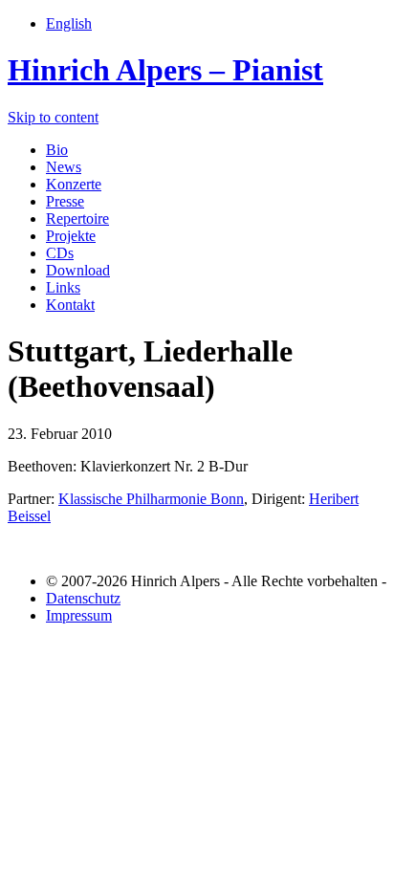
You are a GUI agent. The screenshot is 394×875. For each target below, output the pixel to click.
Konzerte (73, 184)
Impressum (79, 615)
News (63, 167)
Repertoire (77, 218)
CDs (60, 253)
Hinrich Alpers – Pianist (165, 70)
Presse (65, 201)
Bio (57, 150)
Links (63, 287)
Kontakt (70, 304)
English (69, 23)
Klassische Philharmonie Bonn (151, 499)
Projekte (71, 236)
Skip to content (53, 117)
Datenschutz (83, 598)
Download (78, 270)
